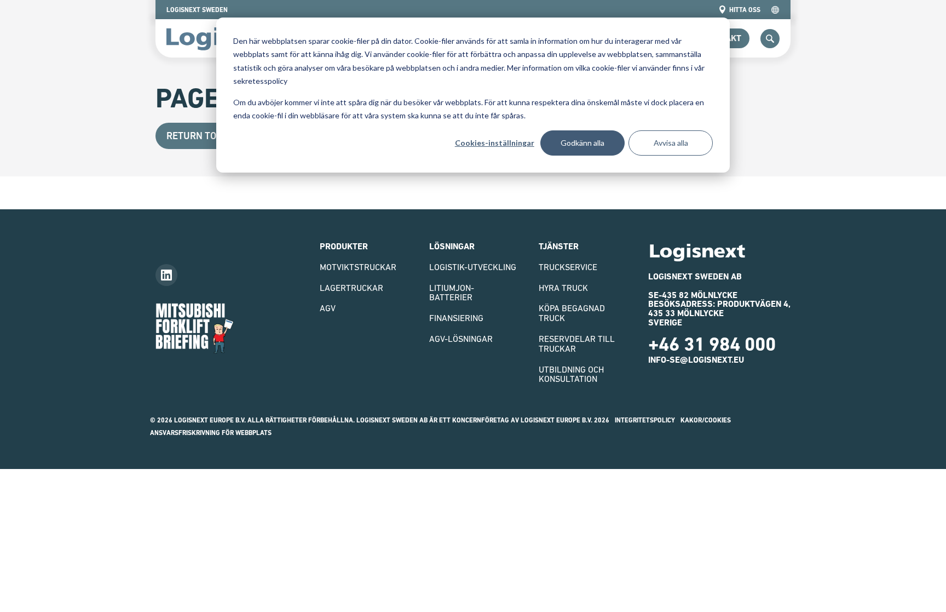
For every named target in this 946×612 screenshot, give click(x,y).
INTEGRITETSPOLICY (645, 420)
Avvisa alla (671, 142)
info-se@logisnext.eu (696, 359)
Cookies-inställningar (494, 142)
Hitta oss (744, 10)
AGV (328, 308)
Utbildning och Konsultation (571, 374)
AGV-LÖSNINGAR (461, 339)
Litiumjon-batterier (451, 292)
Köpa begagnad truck (572, 313)
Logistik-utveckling (472, 267)
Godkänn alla (582, 142)
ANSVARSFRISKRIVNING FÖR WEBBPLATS (211, 433)
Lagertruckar (351, 288)
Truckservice (568, 267)
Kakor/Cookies (705, 420)
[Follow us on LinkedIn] (166, 275)
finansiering (456, 318)
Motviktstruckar (358, 267)
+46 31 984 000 (712, 344)
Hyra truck (563, 288)
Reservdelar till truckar (577, 343)
